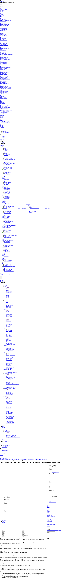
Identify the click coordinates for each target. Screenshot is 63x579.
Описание (3, 519)
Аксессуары (8, 398)
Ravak (48, 503)
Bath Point (48, 514)
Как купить (4, 520)
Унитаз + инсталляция (3, 459)
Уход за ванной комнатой (10, 416)
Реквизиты (48, 517)
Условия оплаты (49, 519)
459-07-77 (2, 127)
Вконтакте (3, 136)
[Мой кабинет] (0, 275)
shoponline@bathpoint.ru (4, 450)
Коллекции (48, 509)
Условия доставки (49, 520)
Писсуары (7, 411)
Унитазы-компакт (10, 459)
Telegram (3, 137)
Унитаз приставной (22, 459)
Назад (6, 284)
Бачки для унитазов (29, 459)
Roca (47, 504)
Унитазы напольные (16, 459)
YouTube (3, 453)
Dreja (47, 505)
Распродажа (48, 511)
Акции (48, 510)
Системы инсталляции (9, 381)
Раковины (7, 320)
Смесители (7, 354)
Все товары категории (52, 502)
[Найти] (1, 4)
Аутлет (48, 512)
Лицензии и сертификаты (51, 516)
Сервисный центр (49, 515)
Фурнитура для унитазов (43, 459)
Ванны (7, 302)
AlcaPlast (48, 507)
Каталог (5, 285)
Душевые (7, 339)
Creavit (48, 506)
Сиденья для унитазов (35, 459)
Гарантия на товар (49, 521)
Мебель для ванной (9, 330)
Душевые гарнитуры (9, 363)
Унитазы (7, 311)
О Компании (6, 429)
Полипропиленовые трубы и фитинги (12, 420)
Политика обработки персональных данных (54, 530)
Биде (6, 406)
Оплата (3, 521)
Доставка (3, 522)
